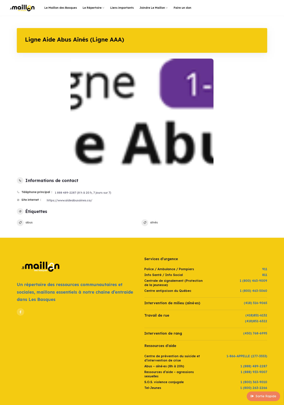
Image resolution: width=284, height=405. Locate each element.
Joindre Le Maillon (152, 7)
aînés (154, 222)
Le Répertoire (92, 7)
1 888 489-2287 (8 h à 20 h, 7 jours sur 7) (83, 192)
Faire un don (182, 7)
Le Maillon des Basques (60, 7)
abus (29, 222)
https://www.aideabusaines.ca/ (69, 200)
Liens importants (122, 7)
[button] (76, 115)
